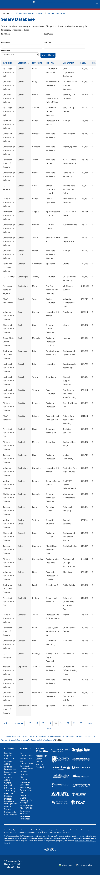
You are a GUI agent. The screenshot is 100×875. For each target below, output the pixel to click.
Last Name (48, 34)
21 (68, 723)
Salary (83, 62)
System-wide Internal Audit (10, 813)
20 (61, 723)
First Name (5, 34)
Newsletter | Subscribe (26, 783)
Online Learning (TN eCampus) (26, 800)
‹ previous (18, 723)
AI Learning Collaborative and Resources (26, 791)
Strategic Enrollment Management (10, 801)
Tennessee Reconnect (25, 817)
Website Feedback (40, 765)
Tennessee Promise (25, 812)
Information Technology (9, 789)
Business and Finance (10, 773)
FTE (93, 62)
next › (91, 723)
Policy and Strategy (8, 794)
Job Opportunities (26, 754)
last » (48, 728)
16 (37, 723)
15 (30, 723)
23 (81, 723)
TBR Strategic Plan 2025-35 (26, 806)
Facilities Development (10, 768)
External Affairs (8, 778)
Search (39, 758)
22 (74, 723)
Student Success (7, 807)
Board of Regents (8, 754)
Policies (23, 771)
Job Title (47, 42)
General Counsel (8, 784)
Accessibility (41, 755)
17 (43, 723)
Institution (5, 51)
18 (50, 723)
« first (6, 723)
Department (6, 42)
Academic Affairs (8, 762)
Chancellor (9, 758)
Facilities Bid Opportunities (26, 767)
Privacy (39, 761)
